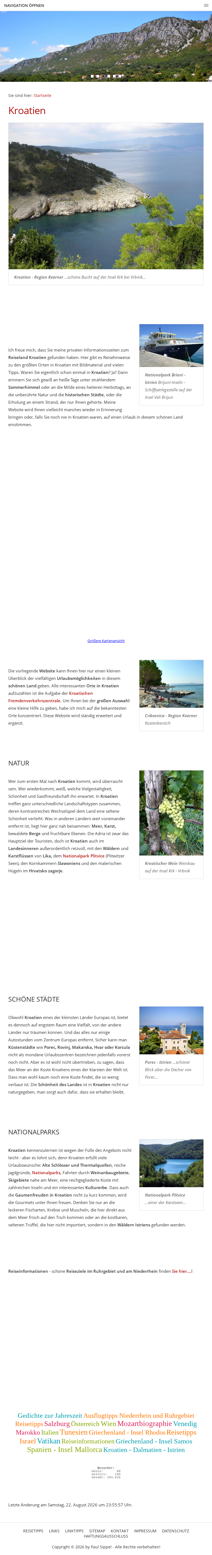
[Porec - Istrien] (171, 1031)
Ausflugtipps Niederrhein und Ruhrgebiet (138, 1415)
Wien (108, 1424)
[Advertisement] (106, 944)
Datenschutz (175, 1530)
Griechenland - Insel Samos (154, 1441)
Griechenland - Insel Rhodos (127, 1432)
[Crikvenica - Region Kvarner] (171, 684)
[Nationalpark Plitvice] (171, 1163)
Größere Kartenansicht (106, 640)
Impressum (145, 1530)
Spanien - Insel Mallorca (64, 1449)
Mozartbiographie (144, 1423)
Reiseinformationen (88, 1441)
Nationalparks (46, 1172)
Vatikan (48, 1441)
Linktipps (74, 1530)
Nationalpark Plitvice (84, 856)
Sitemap (97, 1530)
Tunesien (74, 1432)
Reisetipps (29, 1423)
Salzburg (57, 1424)
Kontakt (120, 1530)
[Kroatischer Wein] (171, 813)
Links (54, 1530)
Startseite (42, 95)
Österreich (85, 1423)
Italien (50, 1432)
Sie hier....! (182, 1271)
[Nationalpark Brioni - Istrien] (171, 345)
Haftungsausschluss (106, 1536)
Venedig (185, 1424)
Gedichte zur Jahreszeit (50, 1415)
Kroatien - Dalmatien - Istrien (144, 1449)
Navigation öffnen (24, 5)
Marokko (28, 1432)
